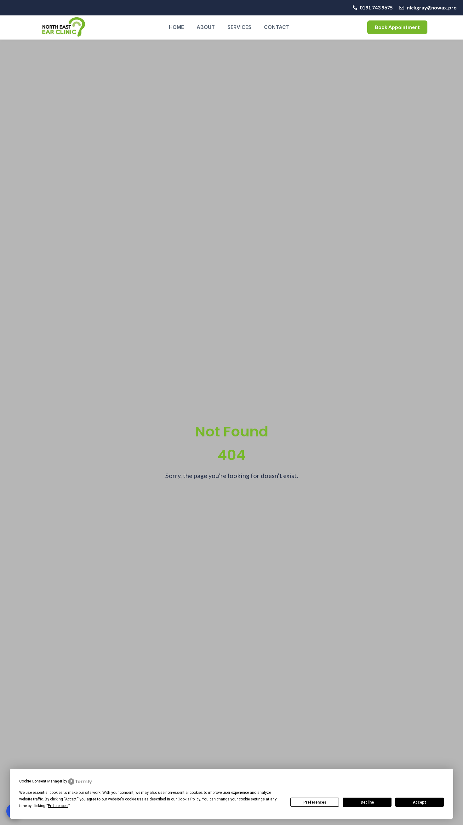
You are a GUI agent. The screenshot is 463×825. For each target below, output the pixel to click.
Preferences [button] (58, 806)
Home (176, 27)
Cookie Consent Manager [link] (40, 781)
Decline (367, 802)
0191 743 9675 (376, 7)
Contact (276, 27)
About (206, 27)
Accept (419, 802)
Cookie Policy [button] (189, 799)
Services (239, 27)
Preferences (314, 802)
